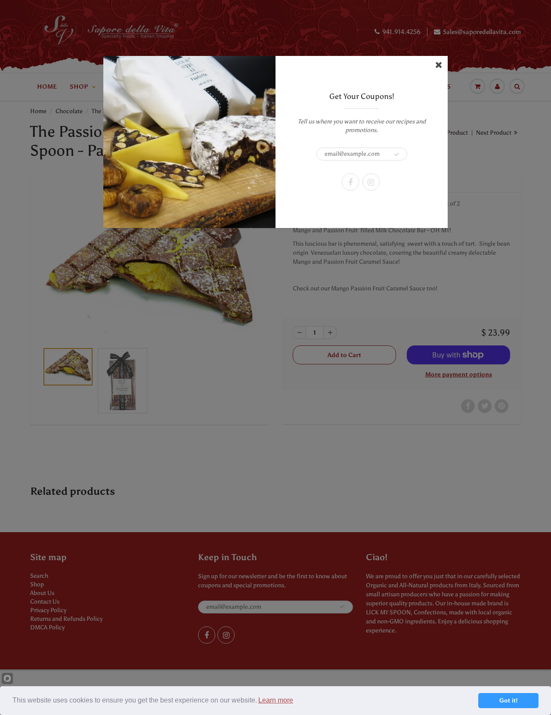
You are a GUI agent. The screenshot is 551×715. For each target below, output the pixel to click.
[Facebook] (350, 182)
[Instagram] (371, 182)
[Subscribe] (396, 154)
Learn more (275, 700)
